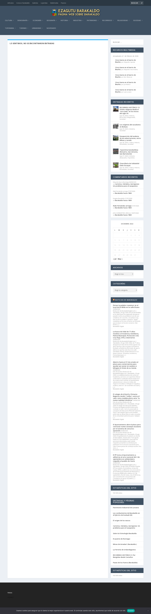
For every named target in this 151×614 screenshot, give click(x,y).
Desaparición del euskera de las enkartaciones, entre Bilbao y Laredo (130, 138)
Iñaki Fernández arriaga (122, 206)
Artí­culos (11, 3)
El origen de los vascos (121, 520)
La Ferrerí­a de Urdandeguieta (124, 550)
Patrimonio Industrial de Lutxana (126, 508)
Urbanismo (36, 28)
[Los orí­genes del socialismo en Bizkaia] (116, 126)
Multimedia (54, 3)
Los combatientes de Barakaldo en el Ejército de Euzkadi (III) (126, 514)
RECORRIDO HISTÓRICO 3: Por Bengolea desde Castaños (124, 556)
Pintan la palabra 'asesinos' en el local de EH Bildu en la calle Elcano (126, 306)
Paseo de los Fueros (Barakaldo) (125, 563)
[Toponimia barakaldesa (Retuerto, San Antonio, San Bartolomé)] (116, 151)
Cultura (8, 20)
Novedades (51, 28)
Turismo (23, 28)
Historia (64, 20)
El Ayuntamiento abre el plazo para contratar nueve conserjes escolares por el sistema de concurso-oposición (127, 428)
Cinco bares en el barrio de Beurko (125, 61)
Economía (37, 20)
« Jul (114, 259)
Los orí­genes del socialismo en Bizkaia (130, 126)
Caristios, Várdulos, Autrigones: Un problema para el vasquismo (126, 185)
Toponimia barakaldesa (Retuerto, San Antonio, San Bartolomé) (129, 152)
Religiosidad (122, 20)
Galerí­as (35, 3)
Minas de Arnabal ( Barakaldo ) (125, 544)
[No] (148, 611)
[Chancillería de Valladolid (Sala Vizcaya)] (116, 165)
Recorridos (107, 20)
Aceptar (131, 610)
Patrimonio (92, 20)
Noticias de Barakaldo (126, 300)
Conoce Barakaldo (23, 3)
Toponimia (9, 28)
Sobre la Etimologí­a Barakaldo (125, 533)
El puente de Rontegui (121, 539)
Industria (77, 20)
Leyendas (44, 3)
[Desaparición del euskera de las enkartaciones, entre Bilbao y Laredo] (116, 138)
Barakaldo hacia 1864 (123, 193)
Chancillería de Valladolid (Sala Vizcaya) (129, 164)
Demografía (22, 20)
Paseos (63, 3)
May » (120, 259)
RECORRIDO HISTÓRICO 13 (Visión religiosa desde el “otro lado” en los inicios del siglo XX (130, 110)
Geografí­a (51, 20)
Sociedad (137, 20)
